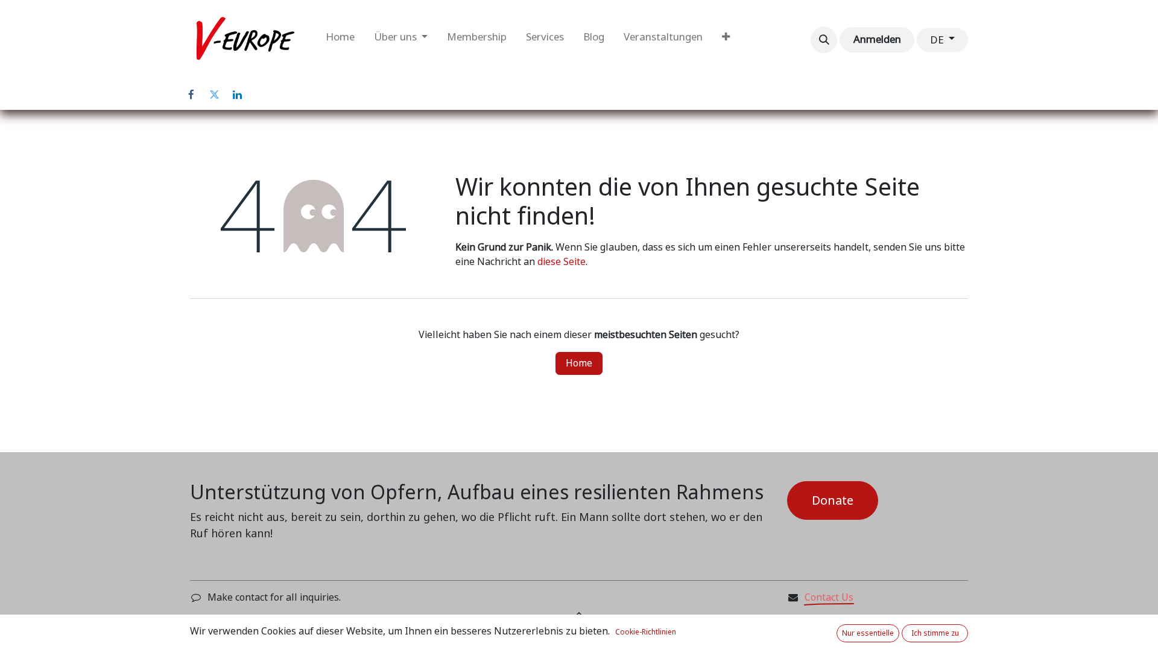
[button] (824, 40)
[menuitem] (340, 40)
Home (579, 363)
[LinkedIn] (237, 95)
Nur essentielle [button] (868, 633)
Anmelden (877, 39)
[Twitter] (214, 95)
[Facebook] (191, 95)
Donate (832, 500)
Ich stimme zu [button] (935, 633)
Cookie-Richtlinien (645, 632)
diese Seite (561, 261)
